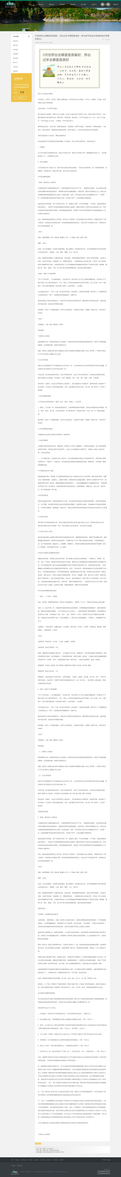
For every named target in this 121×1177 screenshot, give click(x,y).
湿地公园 (40, 4)
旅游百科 (15, 71)
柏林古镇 (51, 4)
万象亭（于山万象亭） (48, 1148)
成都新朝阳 (19, 1165)
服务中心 (94, 4)
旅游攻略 (72, 4)
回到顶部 (104, 1160)
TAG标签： (38, 1143)
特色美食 (62, 4)
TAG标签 (22, 1171)
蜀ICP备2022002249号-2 (61, 1171)
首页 (30, 4)
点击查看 (20, 97)
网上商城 (83, 4)
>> (106, 39)
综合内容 (15, 67)
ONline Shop (17, 80)
